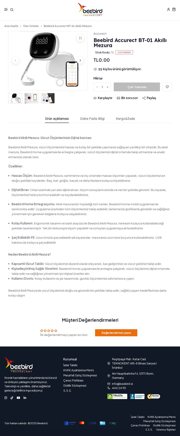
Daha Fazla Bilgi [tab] (92, 119)
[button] (6, 9)
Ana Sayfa (11, 26)
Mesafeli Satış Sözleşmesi (80, 375)
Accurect (100, 33)
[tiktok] (12, 397)
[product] (80, 38)
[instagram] (5, 397)
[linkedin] (25, 397)
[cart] (174, 9)
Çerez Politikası (73, 380)
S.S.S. (67, 390)
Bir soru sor (129, 98)
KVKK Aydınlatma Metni (78, 370)
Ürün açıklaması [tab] (57, 119)
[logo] (90, 9)
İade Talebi (70, 365)
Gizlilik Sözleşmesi (74, 385)
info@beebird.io (122, 384)
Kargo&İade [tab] (125, 119)
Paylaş (151, 98)
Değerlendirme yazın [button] (116, 333)
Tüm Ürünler (31, 26)
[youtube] (18, 397)
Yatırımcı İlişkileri (166, 429)
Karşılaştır (105, 98)
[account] (168, 9)
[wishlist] (167, 86)
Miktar (98, 78)
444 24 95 (119, 388)
